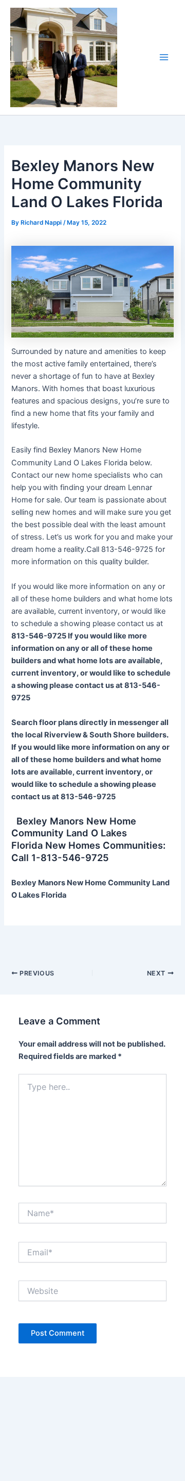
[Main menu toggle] (164, 57)
